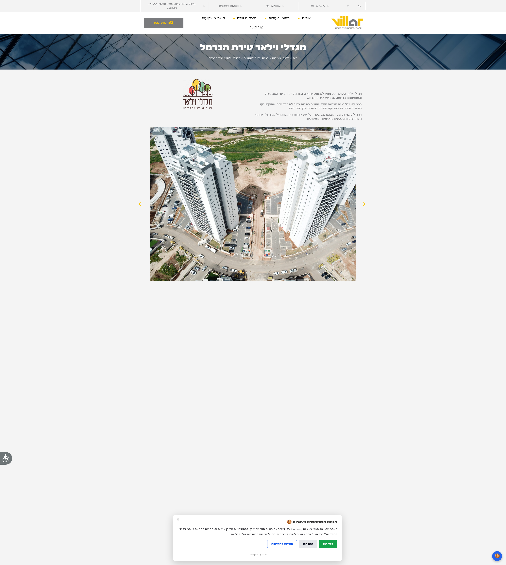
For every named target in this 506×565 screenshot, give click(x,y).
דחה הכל (308, 544)
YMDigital (253, 555)
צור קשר (256, 27)
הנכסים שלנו (247, 18)
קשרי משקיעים (213, 18)
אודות (306, 18)
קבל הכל (328, 544)
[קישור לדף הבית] (347, 22)
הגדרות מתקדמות (282, 544)
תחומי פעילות (279, 18)
